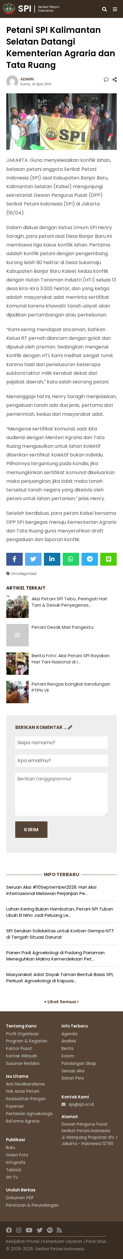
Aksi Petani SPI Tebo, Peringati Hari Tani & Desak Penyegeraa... (69, 602)
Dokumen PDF (20, 1198)
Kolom (67, 1056)
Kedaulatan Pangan (26, 1099)
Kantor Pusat (19, 1048)
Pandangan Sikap (78, 1063)
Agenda (69, 1034)
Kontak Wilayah (21, 1056)
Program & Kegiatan (26, 1041)
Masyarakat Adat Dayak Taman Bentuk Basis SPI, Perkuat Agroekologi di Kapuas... (59, 977)
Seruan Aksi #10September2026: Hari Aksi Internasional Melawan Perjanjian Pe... (51, 890)
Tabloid (13, 1170)
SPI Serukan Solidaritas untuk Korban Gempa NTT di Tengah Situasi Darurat (60, 934)
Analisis (68, 1041)
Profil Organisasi (22, 1034)
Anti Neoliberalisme (25, 1084)
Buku (10, 1147)
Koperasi (15, 1106)
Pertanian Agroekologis (29, 1114)
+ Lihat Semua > (61, 1002)
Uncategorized (23, 573)
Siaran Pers (72, 1078)
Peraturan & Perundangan (32, 1205)
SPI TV (12, 1177)
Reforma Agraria (22, 1121)
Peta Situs (96, 1241)
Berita (67, 1048)
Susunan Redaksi (22, 1063)
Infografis (15, 1162)
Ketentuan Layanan (62, 1241)
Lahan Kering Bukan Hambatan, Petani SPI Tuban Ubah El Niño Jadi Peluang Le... (59, 912)
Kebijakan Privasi (22, 1241)
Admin (27, 79)
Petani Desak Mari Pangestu (62, 627)
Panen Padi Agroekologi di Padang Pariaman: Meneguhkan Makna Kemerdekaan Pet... (55, 955)
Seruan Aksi (72, 1071)
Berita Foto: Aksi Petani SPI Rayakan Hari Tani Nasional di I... (71, 658)
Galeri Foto (17, 1155)
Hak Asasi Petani (22, 1091)
